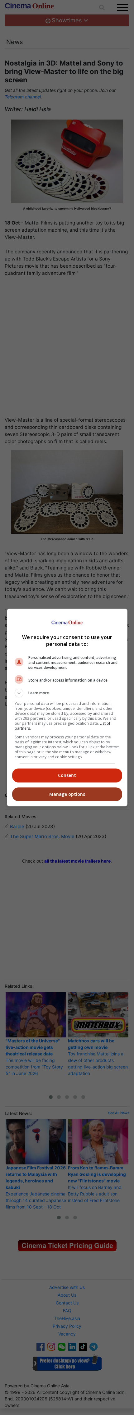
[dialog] (67, 707)
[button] (67, 693)
